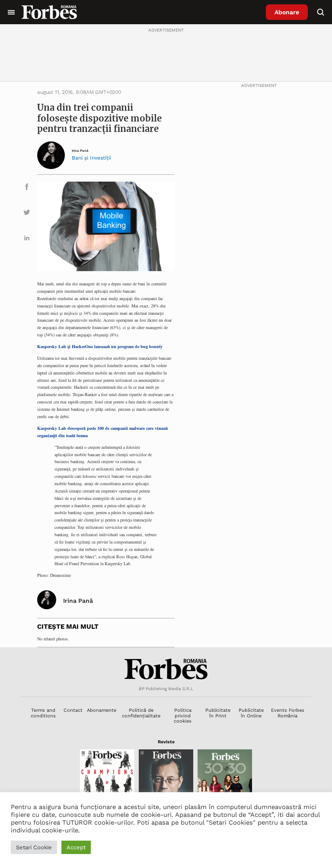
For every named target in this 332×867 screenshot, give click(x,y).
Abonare (287, 12)
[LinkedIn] (27, 239)
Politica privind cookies (183, 715)
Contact (73, 710)
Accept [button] (76, 847)
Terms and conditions (43, 712)
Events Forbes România (287, 712)
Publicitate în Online (251, 712)
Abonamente (101, 710)
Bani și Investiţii (91, 158)
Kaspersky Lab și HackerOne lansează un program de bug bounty (100, 346)
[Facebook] (27, 188)
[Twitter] (27, 214)
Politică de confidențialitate (141, 712)
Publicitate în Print (217, 712)
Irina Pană (80, 151)
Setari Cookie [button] (34, 847)
